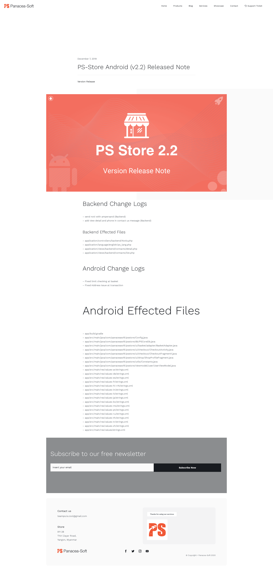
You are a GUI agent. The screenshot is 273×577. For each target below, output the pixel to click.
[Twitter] (133, 551)
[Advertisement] (136, 33)
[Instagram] (140, 551)
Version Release (86, 81)
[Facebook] (126, 551)
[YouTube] (147, 551)
